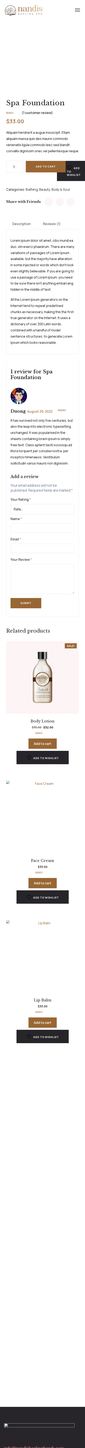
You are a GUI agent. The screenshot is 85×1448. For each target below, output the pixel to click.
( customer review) (37, 113)
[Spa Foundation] (49, 202)
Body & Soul (61, 189)
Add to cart (46, 166)
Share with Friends (23, 202)
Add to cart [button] (42, 743)
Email (16, 539)
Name (16, 519)
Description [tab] (21, 224)
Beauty (44, 189)
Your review (21, 559)
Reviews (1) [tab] (52, 224)
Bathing (32, 189)
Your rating (21, 499)
